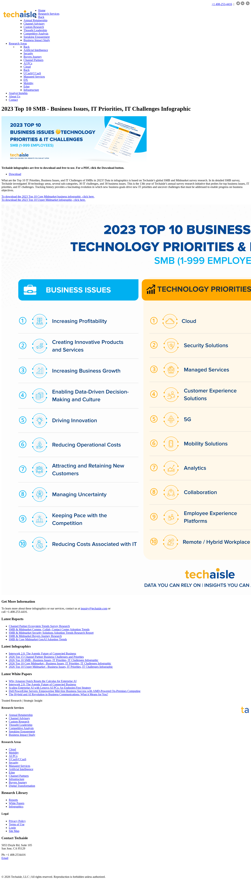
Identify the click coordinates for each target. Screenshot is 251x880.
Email (4, 858)
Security (13, 762)
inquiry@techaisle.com (94, 608)
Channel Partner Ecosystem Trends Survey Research (39, 626)
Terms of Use (16, 824)
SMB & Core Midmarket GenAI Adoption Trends (38, 639)
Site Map (14, 831)
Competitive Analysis (21, 728)
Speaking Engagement (22, 731)
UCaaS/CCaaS (17, 759)
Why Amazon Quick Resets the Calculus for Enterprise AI (42, 681)
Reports (13, 799)
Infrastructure (16, 779)
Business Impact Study (22, 734)
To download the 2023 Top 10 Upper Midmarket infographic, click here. (43, 199)
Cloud (12, 749)
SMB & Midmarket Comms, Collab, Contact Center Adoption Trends (49, 629)
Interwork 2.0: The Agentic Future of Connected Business (42, 653)
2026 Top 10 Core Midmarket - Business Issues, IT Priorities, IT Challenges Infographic (60, 663)
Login (12, 827)
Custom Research (19, 721)
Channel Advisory (19, 718)
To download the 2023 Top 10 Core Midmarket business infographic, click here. (47, 196)
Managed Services (19, 765)
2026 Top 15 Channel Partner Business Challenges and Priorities (46, 656)
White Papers (16, 803)
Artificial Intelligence (21, 769)
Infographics (16, 806)
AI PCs (13, 756)
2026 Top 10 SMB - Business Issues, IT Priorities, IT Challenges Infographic (53, 660)
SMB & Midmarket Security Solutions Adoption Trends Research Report (51, 632)
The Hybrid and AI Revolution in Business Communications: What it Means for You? (58, 694)
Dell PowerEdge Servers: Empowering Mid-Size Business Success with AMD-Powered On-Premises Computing (74, 691)
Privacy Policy (17, 821)
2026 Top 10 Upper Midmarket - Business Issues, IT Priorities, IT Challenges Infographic (61, 666)
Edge (12, 772)
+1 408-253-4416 (222, 4)
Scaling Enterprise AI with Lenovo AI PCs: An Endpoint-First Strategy (50, 687)
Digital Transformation (22, 785)
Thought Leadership (20, 724)
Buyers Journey (18, 782)
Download (15, 174)
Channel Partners (19, 775)
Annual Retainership (21, 715)
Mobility (14, 752)
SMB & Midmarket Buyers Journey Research (35, 636)
